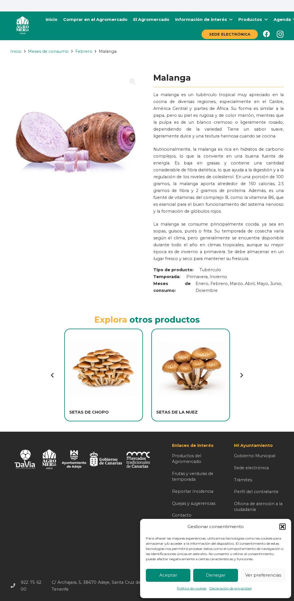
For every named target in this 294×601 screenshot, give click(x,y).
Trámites (243, 479)
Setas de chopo (89, 412)
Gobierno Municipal (254, 455)
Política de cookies (191, 588)
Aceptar (168, 575)
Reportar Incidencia (192, 491)
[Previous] (53, 375)
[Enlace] (22, 25)
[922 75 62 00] (15, 585)
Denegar (215, 575)
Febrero (83, 51)
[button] (282, 527)
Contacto (182, 515)
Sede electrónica (251, 467)
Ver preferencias (263, 575)
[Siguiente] (241, 375)
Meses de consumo (48, 51)
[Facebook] (266, 33)
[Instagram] (280, 34)
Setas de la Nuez (177, 412)
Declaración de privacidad (230, 588)
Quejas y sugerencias (193, 503)
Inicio (16, 51)
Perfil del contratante (256, 491)
